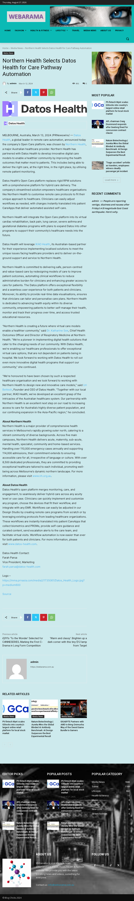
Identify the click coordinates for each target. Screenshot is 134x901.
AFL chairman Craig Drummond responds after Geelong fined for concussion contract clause (117, 127)
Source (6, 594)
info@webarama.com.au (61, 884)
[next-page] (10, 744)
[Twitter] (35, 92)
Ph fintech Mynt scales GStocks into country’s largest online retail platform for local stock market (13, 727)
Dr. (57, 330)
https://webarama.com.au (42, 667)
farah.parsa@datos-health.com (21, 566)
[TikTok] (110, 865)
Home (5, 48)
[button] (127, 39)
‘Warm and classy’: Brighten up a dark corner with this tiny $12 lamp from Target (67, 642)
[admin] (4, 83)
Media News (17, 48)
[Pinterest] (43, 92)
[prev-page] (4, 744)
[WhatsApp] (51, 92)
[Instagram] (103, 865)
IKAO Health (42, 244)
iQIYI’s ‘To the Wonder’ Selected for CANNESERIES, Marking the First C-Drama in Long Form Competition (22, 642)
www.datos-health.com (22, 544)
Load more (110, 179)
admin (13, 83)
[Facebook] (27, 92)
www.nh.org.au (42, 476)
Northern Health (76, 144)
